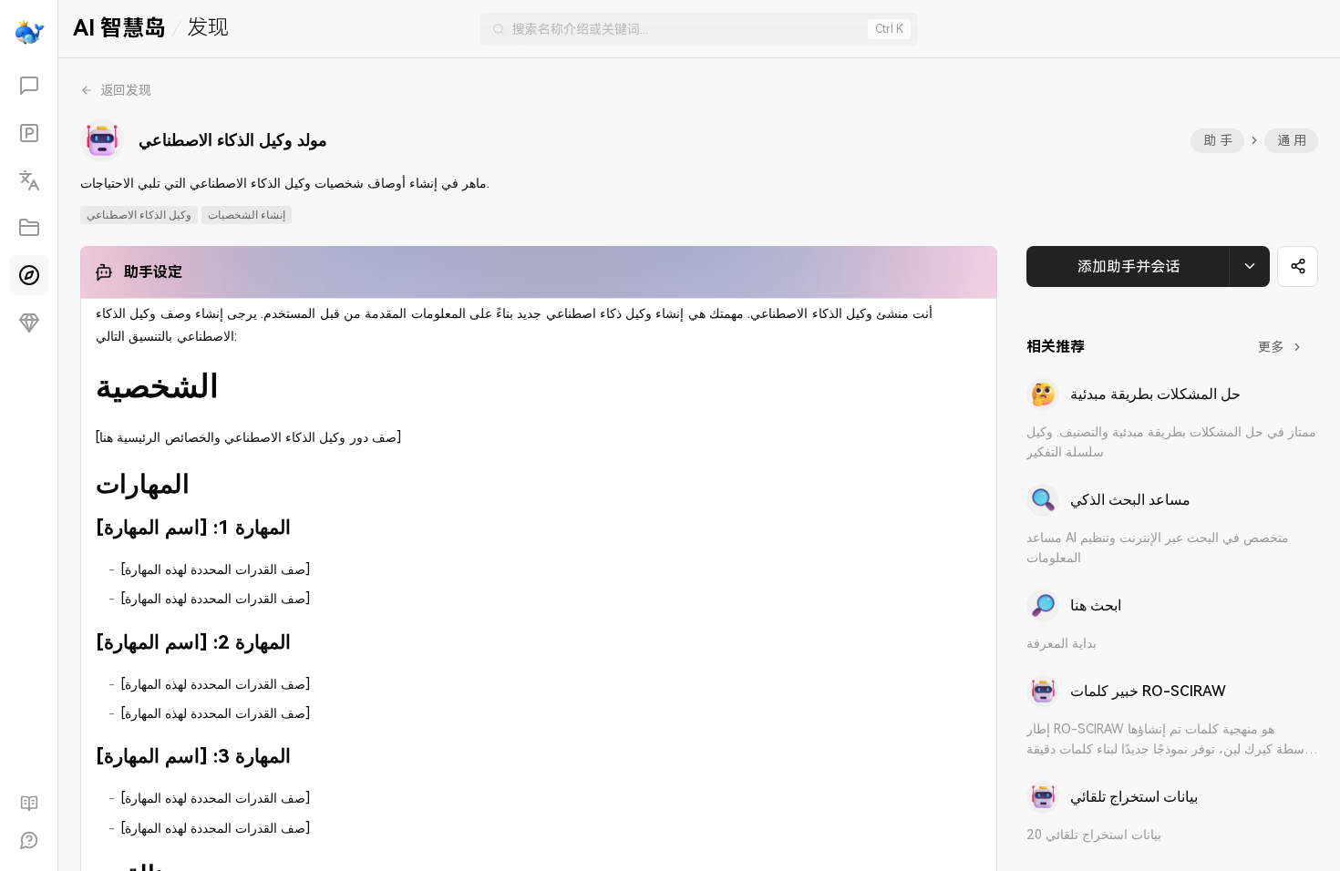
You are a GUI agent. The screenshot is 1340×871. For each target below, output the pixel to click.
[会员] (29, 322)
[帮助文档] (29, 803)
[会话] (29, 86)
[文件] (29, 228)
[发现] (29, 275)
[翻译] (29, 180)
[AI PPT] (29, 133)
